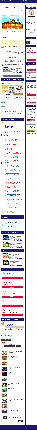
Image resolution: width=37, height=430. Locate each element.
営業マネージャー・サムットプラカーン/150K (13, 177)
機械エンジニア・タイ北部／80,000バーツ (12, 198)
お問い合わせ (34, 427)
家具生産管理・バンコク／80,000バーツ (12, 203)
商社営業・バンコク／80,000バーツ (12, 157)
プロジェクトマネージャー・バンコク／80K (12, 178)
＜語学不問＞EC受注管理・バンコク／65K (13, 149)
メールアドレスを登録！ (6, 339)
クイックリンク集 (30, 427)
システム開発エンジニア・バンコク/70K (12, 196)
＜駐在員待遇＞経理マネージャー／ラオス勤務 (13, 182)
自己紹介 (26, 427)
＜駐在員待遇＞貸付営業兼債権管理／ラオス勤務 (14, 207)
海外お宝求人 (3, 342)
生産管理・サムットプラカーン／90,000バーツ (13, 147)
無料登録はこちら (12, 287)
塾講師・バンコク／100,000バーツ (12, 186)
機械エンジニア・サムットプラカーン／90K (12, 173)
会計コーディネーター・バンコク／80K (12, 156)
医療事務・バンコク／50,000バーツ (12, 169)
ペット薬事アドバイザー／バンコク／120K (13, 144)
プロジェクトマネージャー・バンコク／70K (12, 204)
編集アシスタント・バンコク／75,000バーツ (13, 145)
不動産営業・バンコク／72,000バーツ (12, 148)
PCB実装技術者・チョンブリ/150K (12, 187)
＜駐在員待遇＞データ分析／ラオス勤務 (12, 166)
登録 (28, 42)
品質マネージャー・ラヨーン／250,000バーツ (13, 199)
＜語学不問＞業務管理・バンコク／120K (12, 160)
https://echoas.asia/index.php (12, 226)
